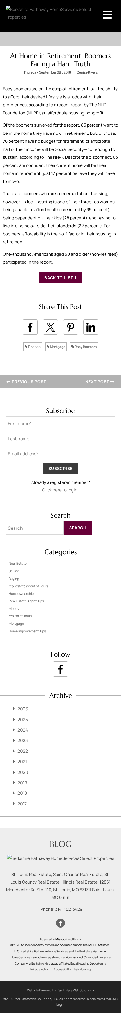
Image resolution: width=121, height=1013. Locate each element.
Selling (14, 571)
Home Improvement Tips (27, 631)
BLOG (60, 844)
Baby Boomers (85, 346)
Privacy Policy (39, 969)
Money (14, 608)
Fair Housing (82, 969)
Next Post (97, 381)
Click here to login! (60, 490)
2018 (22, 793)
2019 (22, 783)
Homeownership (21, 593)
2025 (22, 719)
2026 (22, 709)
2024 (22, 730)
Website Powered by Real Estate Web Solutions (60, 990)
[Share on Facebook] (30, 327)
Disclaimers (95, 999)
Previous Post (28, 381)
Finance (34, 346)
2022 (22, 751)
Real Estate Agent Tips (26, 601)
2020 (22, 772)
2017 (22, 804)
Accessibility (62, 969)
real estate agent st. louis (28, 586)
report (77, 105)
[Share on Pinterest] (70, 327)
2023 (22, 740)
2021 (22, 761)
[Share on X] (50, 327)
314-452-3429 (68, 909)
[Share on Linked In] (90, 327)
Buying (14, 578)
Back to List (59, 277)
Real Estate (18, 563)
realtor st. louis (20, 615)
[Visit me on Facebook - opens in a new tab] (60, 669)
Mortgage (57, 346)
